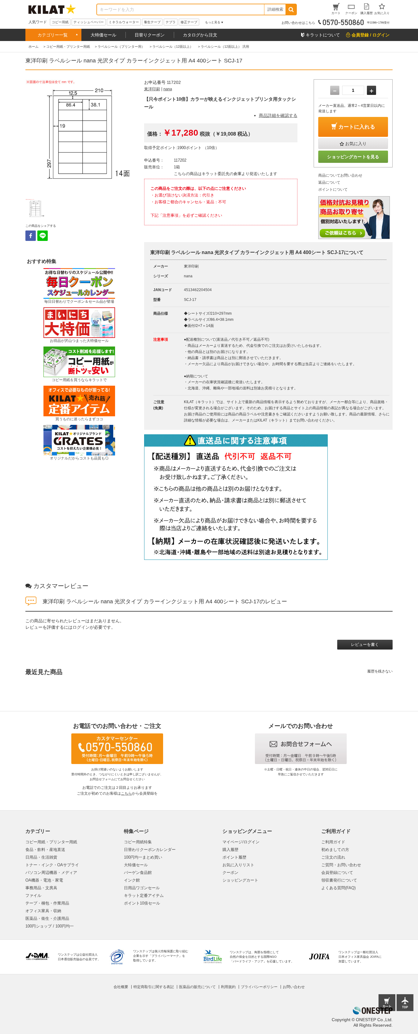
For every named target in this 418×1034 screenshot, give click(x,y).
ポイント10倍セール (142, 903)
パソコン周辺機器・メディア (51, 872)
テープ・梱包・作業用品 (47, 903)
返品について (329, 182)
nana (167, 89)
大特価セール (103, 34)
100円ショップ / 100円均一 (49, 926)
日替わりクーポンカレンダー (150, 849)
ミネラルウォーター (124, 22)
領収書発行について (339, 880)
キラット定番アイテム (144, 895)
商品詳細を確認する (278, 115)
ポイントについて (333, 189)
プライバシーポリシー (259, 987)
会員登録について (337, 872)
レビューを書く (365, 644)
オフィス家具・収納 (43, 910)
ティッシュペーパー (88, 22)
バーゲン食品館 (138, 872)
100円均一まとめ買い (143, 857)
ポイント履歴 (234, 857)
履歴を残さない (380, 671)
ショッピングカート (240, 880)
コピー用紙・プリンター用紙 (51, 842)
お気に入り (356, 143)
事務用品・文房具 (41, 888)
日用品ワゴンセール (142, 888)
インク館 (132, 880)
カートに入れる (356, 127)
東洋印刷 (152, 89)
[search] (291, 9)
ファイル (33, 895)
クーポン (230, 872)
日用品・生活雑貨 (41, 857)
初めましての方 (335, 849)
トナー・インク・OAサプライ (52, 865)
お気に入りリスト (238, 865)
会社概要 (121, 987)
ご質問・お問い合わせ (341, 865)
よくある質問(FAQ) (338, 888)
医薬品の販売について (197, 987)
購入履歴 (230, 849)
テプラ (171, 22)
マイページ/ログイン (240, 842)
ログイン (81, 627)
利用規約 (228, 987)
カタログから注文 (200, 34)
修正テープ (189, 22)
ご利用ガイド (333, 842)
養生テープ (152, 22)
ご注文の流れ (333, 857)
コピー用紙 (60, 22)
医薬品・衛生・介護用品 (47, 918)
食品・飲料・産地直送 (45, 849)
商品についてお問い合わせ (340, 175)
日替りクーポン (150, 34)
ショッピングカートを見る (353, 156)
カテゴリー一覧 (53, 34)
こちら (126, 793)
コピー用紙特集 (138, 842)
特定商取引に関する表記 (153, 987)
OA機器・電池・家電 (44, 880)
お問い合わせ (294, 987)
